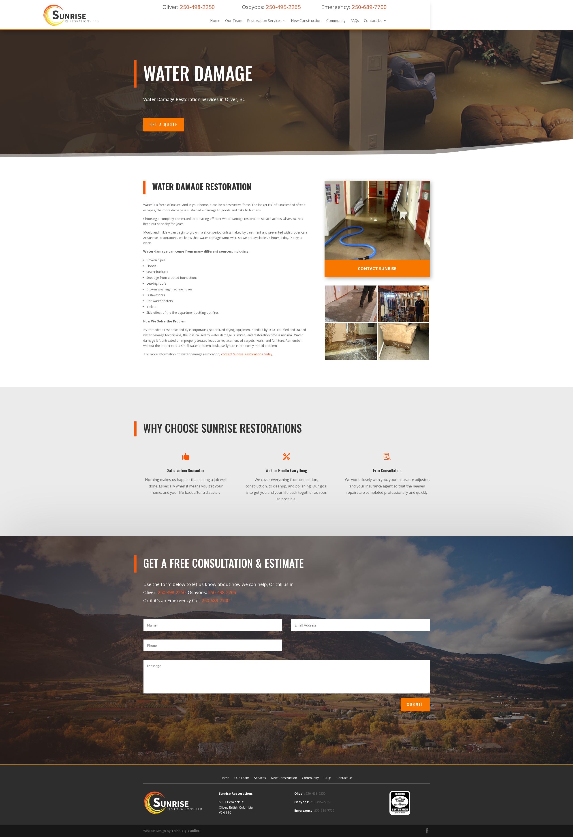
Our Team (233, 21)
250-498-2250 (197, 7)
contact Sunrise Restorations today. (247, 354)
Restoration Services (264, 21)
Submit (415, 704)
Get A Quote (164, 124)
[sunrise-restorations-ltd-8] (403, 358)
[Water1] (351, 321)
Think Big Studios (185, 830)
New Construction (306, 21)
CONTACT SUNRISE (377, 268)
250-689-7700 (369, 7)
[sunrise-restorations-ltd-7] (351, 358)
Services (260, 778)
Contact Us (373, 21)
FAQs (355, 21)
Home (215, 21)
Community (336, 21)
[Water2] (403, 321)
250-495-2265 (283, 7)
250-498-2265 (222, 592)
